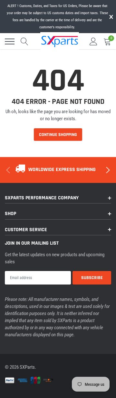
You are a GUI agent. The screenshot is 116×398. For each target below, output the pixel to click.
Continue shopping (58, 135)
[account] (93, 41)
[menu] (10, 41)
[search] (24, 41)
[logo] (59, 41)
